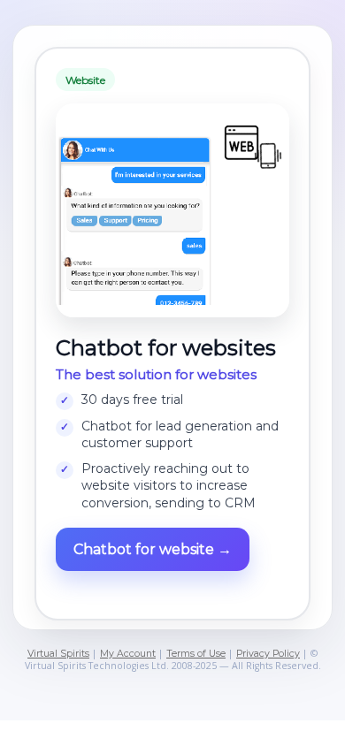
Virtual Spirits (58, 653)
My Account (128, 653)
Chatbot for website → (152, 549)
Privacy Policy (268, 653)
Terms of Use (196, 653)
